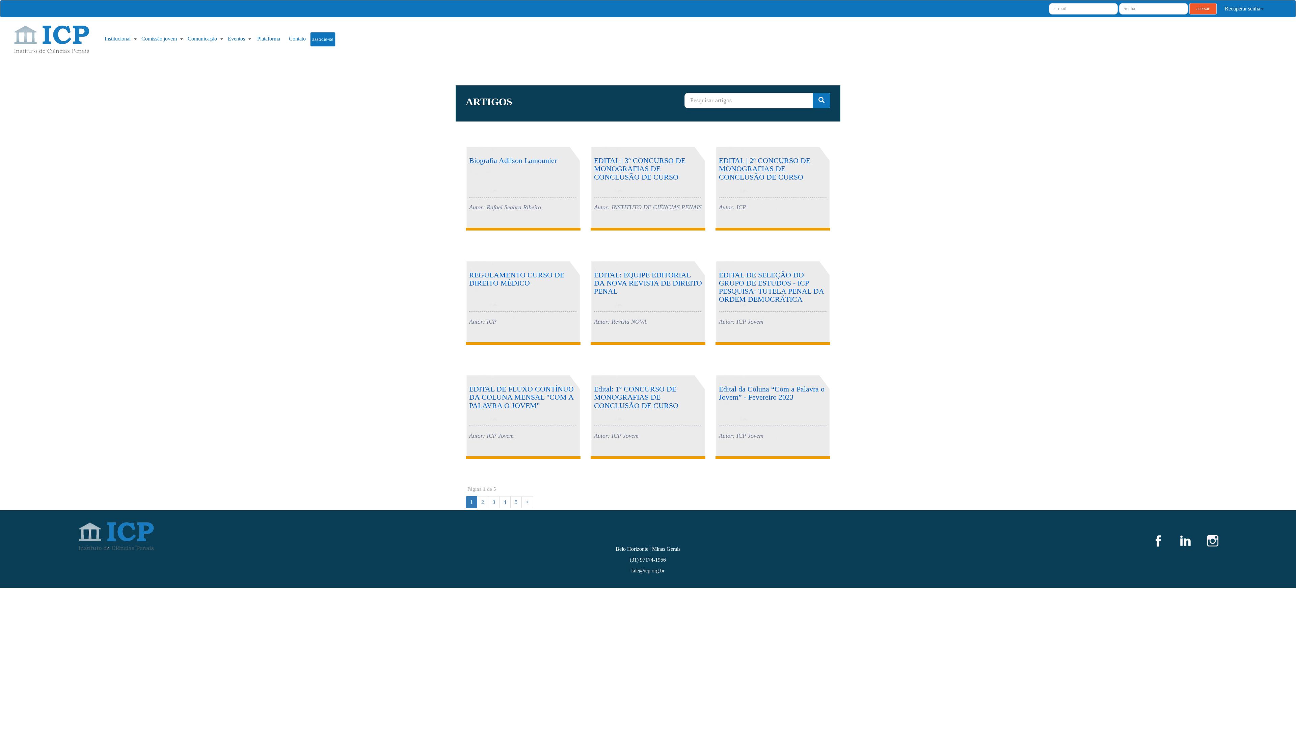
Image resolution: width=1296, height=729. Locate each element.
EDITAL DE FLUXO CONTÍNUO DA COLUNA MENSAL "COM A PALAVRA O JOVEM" (521, 397)
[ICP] (259, 535)
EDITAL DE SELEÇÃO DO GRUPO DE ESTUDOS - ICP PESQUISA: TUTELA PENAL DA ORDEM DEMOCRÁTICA (771, 287)
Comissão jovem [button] (160, 39)
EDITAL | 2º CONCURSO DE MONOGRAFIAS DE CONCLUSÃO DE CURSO (764, 168)
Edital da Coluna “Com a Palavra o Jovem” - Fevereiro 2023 (772, 393)
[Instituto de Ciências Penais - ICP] (51, 40)
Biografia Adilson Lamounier (513, 160)
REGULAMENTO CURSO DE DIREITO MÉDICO (516, 279)
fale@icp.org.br (648, 570)
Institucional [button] (118, 39)
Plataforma (268, 39)
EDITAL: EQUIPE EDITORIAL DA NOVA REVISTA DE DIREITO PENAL (648, 283)
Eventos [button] (237, 39)
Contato (297, 39)
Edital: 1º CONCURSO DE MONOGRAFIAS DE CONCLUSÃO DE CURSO (636, 397)
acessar (1203, 8)
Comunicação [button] (203, 39)
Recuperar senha (1242, 8)
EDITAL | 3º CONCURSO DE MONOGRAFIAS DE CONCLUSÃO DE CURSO (639, 168)
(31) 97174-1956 (648, 560)
